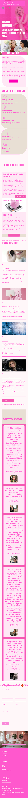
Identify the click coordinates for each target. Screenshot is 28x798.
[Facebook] (3, 8)
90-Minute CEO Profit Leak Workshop (10, 306)
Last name (18, 697)
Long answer (5, 711)
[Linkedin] (9, 8)
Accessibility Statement (8, 778)
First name (5, 697)
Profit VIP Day (5, 341)
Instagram (4, 753)
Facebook (4, 755)
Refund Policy (5, 780)
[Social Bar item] (6, 8)
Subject (17, 704)
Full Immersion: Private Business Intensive (11, 378)
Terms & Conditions (6, 782)
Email (4, 704)
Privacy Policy (5, 777)
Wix (4, 794)
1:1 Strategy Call (5, 268)
